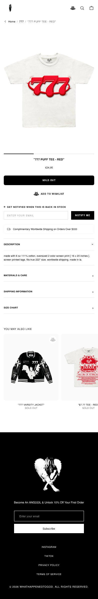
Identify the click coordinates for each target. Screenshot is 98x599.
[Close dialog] (84, 255)
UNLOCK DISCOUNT (49, 345)
